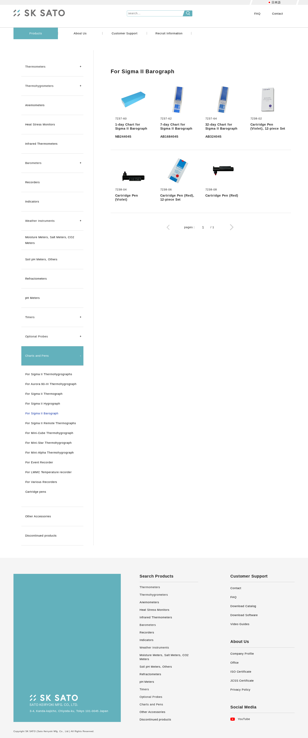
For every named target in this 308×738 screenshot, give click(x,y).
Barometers (148, 625)
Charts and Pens (151, 704)
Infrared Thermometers (41, 143)
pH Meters (32, 298)
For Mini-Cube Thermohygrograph (49, 433)
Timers (144, 689)
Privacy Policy (240, 689)
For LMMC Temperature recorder (48, 472)
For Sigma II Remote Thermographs (50, 423)
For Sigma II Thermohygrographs (48, 374)
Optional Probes (151, 696)
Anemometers (35, 105)
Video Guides (239, 624)
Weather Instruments (154, 647)
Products (35, 33)
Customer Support (124, 33)
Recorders (32, 182)
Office (234, 662)
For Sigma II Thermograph (44, 393)
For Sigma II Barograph (42, 413)
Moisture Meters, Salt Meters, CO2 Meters (49, 240)
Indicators (32, 201)
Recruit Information (169, 33)
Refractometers (36, 278)
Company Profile (242, 653)
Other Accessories (38, 516)
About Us (80, 33)
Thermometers (150, 587)
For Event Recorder (39, 462)
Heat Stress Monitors (40, 124)
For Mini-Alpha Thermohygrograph (49, 452)
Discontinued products (41, 535)
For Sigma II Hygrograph (42, 403)
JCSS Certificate (242, 680)
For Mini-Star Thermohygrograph (48, 442)
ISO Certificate (240, 671)
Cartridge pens (35, 491)
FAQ (257, 13)
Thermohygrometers (154, 594)
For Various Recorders (41, 482)
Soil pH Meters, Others (41, 259)
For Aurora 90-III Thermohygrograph (51, 384)
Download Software (244, 615)
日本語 (276, 2)
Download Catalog (243, 606)
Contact (277, 13)
